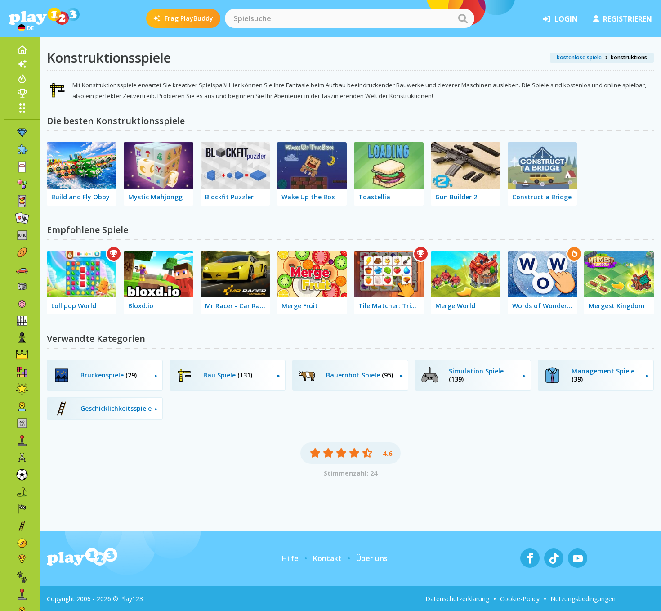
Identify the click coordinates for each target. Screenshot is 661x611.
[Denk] (22, 303)
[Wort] (22, 423)
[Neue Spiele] (22, 64)
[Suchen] (462, 18)
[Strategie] (22, 355)
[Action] (22, 457)
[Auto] (22, 269)
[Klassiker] (22, 491)
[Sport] (22, 252)
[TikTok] (553, 558)
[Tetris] (22, 372)
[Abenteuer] (22, 543)
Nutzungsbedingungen (583, 598)
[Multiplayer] (22, 594)
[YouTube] (577, 558)
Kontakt (327, 558)
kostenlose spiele (579, 57)
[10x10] (22, 235)
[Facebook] (530, 558)
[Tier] (22, 577)
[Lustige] (22, 389)
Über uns (372, 558)
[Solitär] (22, 218)
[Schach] (22, 337)
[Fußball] (22, 474)
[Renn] (22, 508)
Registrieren (627, 19)
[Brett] (22, 286)
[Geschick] (22, 526)
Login (566, 19)
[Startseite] (22, 50)
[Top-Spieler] (22, 93)
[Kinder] (22, 406)
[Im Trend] (22, 78)
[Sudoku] (22, 320)
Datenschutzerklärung (457, 598)
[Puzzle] (22, 149)
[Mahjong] (22, 166)
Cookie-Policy (520, 598)
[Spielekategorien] (22, 108)
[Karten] (22, 201)
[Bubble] (22, 184)
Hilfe (290, 558)
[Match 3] (22, 132)
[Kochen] (22, 560)
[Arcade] (22, 440)
